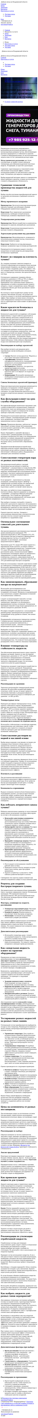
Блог (2, 19)
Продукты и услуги (7, 11)
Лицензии (4, 7)
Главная (3, 4)
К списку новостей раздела (14, 101)
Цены (3, 5)
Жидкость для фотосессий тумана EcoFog (15, 1146)
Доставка (8, 16)
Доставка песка (10, 14)
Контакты (4, 9)
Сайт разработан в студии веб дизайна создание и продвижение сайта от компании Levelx (17, 1404)
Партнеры (29, 1401)
